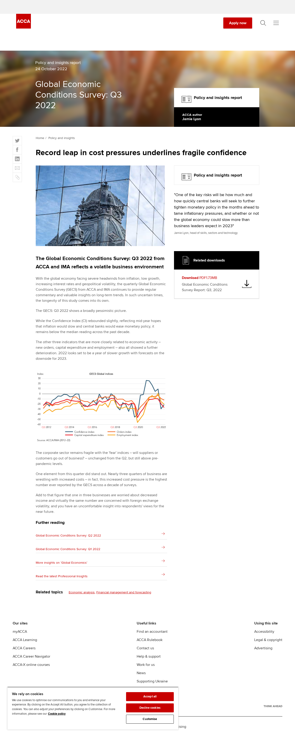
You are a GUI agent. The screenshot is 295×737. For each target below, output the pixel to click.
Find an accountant (152, 631)
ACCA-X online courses (31, 664)
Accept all (149, 696)
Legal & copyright (268, 640)
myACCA (20, 631)
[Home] (23, 27)
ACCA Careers (24, 648)
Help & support (149, 656)
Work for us (146, 664)
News (141, 673)
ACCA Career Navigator (31, 656)
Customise (150, 719)
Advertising (263, 648)
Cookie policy (57, 714)
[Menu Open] (276, 23)
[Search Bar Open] (263, 23)
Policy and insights (61, 138)
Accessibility (264, 631)
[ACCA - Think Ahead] (273, 706)
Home (40, 138)
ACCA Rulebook (149, 640)
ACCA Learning (25, 640)
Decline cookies (149, 708)
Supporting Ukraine (152, 681)
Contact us (145, 648)
